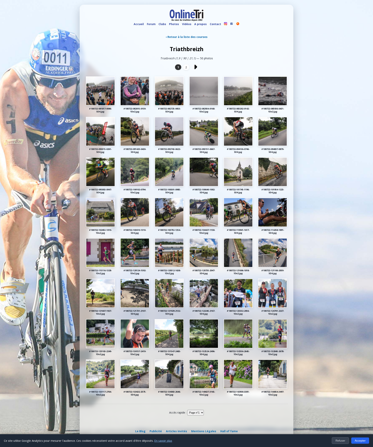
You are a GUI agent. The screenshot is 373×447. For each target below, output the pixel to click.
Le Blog (140, 431)
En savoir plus (163, 441)
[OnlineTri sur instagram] (225, 24)
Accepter (360, 440)
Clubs (162, 24)
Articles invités (176, 431)
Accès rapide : (177, 412)
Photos (174, 24)
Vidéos (186, 24)
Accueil (139, 24)
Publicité (156, 431)
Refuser (340, 440)
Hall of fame (229, 431)
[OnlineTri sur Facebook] (232, 24)
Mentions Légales (203, 431)
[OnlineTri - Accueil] (186, 15)
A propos (200, 24)
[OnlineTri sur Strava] (238, 24)
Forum (151, 24)
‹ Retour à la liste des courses (186, 37)
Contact (215, 24)
